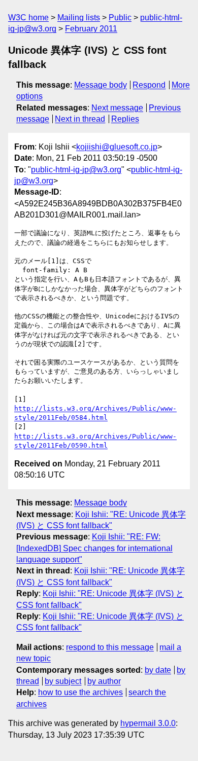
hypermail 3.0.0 (148, 723)
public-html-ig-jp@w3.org (76, 169)
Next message (117, 107)
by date (158, 670)
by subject (63, 681)
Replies (125, 119)
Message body (100, 85)
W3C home (28, 17)
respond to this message (110, 647)
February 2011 (91, 28)
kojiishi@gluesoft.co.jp (116, 146)
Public (120, 17)
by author (104, 681)
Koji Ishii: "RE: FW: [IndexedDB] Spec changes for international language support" (94, 548)
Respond (149, 85)
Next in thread (80, 119)
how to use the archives (80, 692)
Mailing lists (78, 17)
